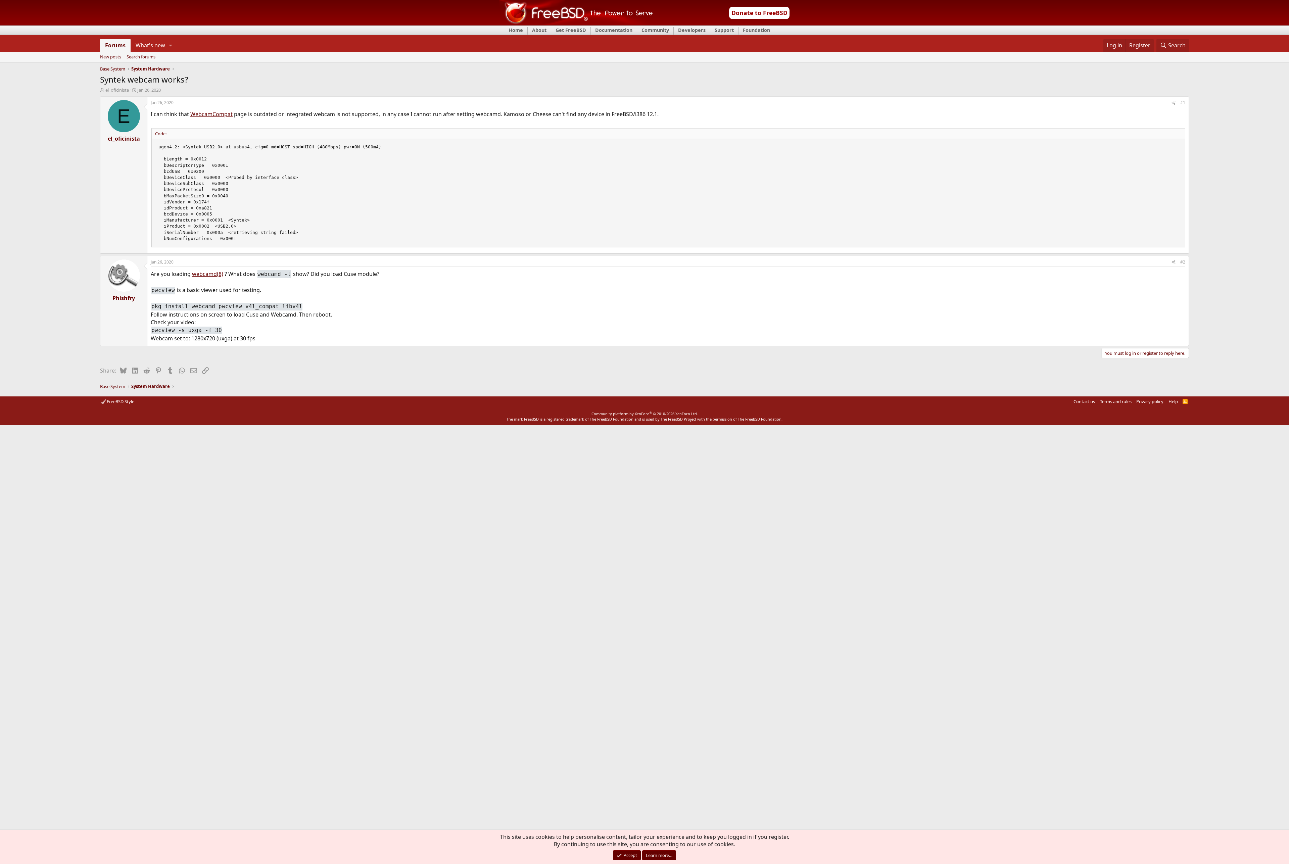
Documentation (613, 30)
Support (724, 30)
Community (655, 30)
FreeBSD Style (120, 401)
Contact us (1084, 401)
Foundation (756, 30)
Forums (115, 45)
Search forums (141, 57)
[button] (171, 45)
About (539, 30)
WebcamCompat (211, 114)
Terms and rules (1116, 401)
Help (1173, 401)
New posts (110, 57)
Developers (692, 30)
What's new (150, 45)
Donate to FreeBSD (759, 13)
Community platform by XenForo (644, 413)
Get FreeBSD (571, 30)
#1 (1182, 102)
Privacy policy (1149, 401)
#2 (1182, 262)
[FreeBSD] (576, 23)
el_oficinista (117, 90)
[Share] (1173, 103)
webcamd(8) (207, 274)
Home (516, 30)
